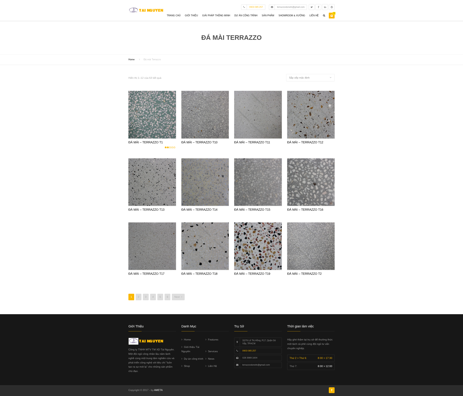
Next (177, 296)
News (211, 358)
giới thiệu (191, 15)
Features (213, 339)
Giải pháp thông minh (216, 15)
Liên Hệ (212, 366)
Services (213, 351)
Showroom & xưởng (292, 15)
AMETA (158, 390)
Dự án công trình (245, 15)
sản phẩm (268, 15)
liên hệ (314, 15)
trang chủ (173, 15)
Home (131, 59)
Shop (187, 366)
